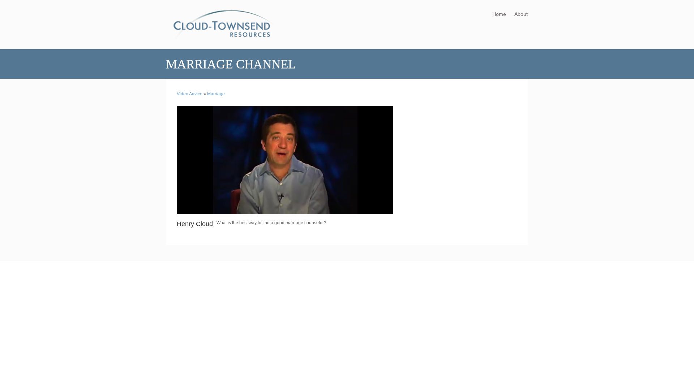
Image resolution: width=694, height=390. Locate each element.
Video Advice (189, 93)
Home (499, 14)
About (521, 14)
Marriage (216, 93)
